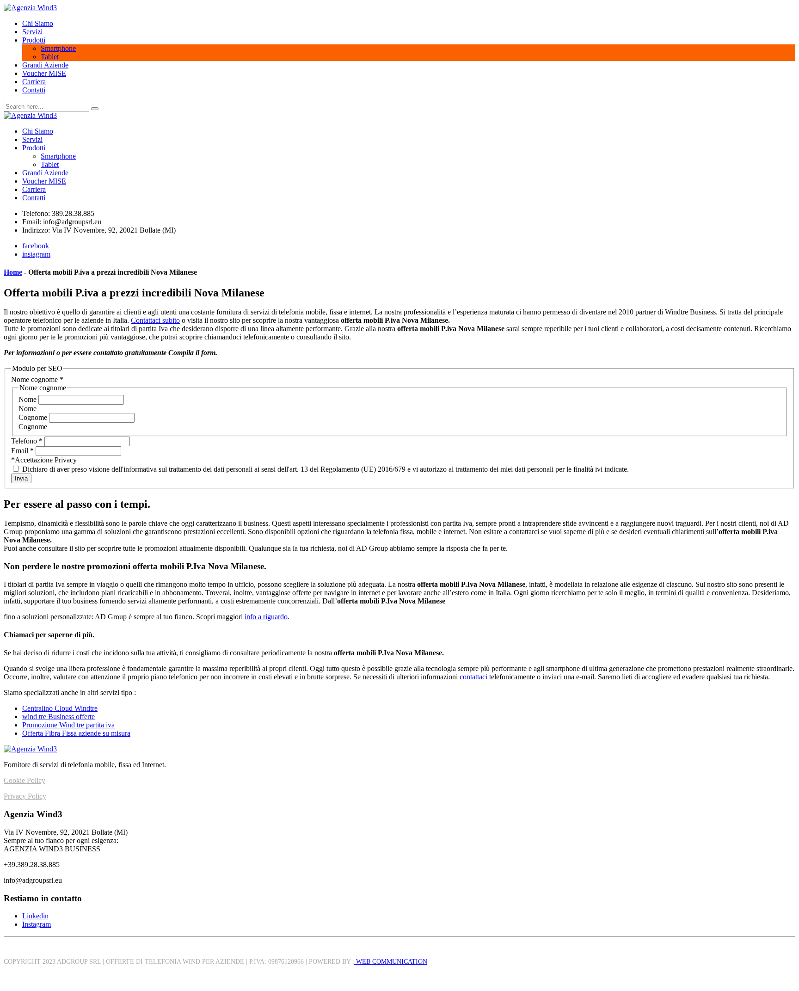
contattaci (473, 677)
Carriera (34, 82)
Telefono (27, 441)
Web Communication (390, 961)
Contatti (33, 90)
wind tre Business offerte (58, 716)
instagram (36, 254)
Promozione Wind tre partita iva (68, 725)
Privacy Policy (25, 796)
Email (22, 451)
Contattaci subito (155, 320)
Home (13, 272)
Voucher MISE (44, 73)
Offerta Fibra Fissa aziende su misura (76, 733)
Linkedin (35, 916)
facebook (35, 246)
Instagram (36, 924)
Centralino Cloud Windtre (60, 708)
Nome (28, 399)
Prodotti (33, 40)
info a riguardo (266, 617)
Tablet (50, 57)
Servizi (32, 32)
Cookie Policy (24, 780)
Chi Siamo (37, 23)
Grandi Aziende (45, 65)
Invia (21, 478)
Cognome (33, 417)
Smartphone (58, 48)
